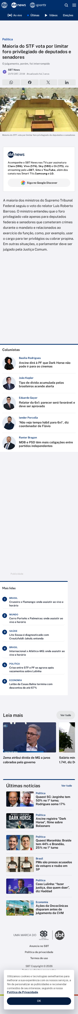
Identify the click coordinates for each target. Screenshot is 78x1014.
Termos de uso (39, 958)
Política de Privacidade (22, 992)
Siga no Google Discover (42, 182)
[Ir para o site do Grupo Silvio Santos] (33, 935)
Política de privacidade (39, 952)
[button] (29, 747)
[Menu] (74, 5)
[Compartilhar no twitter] (48, 82)
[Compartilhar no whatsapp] (11, 82)
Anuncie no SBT (39, 946)
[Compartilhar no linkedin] (67, 82)
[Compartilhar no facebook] (30, 82)
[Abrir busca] (66, 5)
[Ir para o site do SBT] (59, 935)
